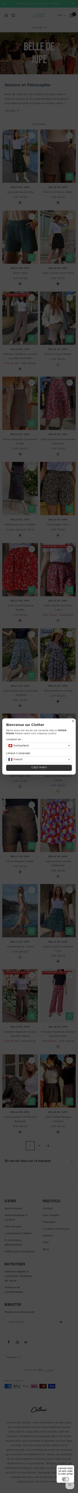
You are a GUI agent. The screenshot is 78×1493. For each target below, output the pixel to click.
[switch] (65, 1479)
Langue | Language (18, 753)
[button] (39, 746)
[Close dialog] (73, 721)
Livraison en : (14, 739)
